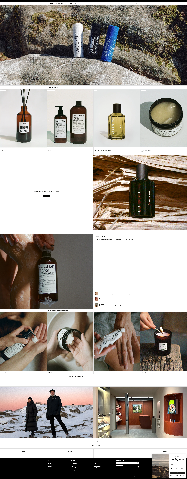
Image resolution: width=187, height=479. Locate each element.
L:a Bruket (138, 476)
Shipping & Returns (97, 464)
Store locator (96, 439)
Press (72, 469)
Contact (95, 463)
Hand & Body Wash (103, 292)
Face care (49, 463)
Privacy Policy (96, 467)
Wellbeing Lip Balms (103, 298)
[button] (57, 3)
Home (71, 3)
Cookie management (97, 469)
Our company (73, 460)
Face (62, 3)
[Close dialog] (184, 455)
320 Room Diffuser (4, 149)
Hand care (96, 372)
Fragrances (58, 3)
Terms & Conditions (97, 466)
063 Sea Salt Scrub (144, 149)
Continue (177, 472)
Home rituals (143, 372)
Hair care (49, 464)
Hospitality (72, 466)
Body (65, 3)
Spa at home (3, 372)
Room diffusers (102, 304)
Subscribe (116, 378)
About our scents (74, 463)
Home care (50, 466)
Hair (68, 3)
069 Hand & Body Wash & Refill (53, 149)
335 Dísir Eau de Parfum (99, 149)
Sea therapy (50, 372)
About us (2, 439)
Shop (49, 460)
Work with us (73, 470)
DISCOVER (49, 82)
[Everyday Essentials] (47, 271)
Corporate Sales (73, 467)
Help (94, 460)
